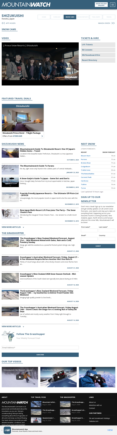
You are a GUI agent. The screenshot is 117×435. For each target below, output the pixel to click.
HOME (44, 17)
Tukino (83, 184)
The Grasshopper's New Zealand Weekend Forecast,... (50, 410)
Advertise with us (95, 405)
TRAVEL (109, 17)
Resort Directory (89, 60)
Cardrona (84, 181)
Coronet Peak (86, 177)
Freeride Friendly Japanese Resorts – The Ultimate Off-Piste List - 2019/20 (49, 194)
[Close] (2, 430)
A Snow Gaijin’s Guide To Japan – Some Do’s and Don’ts (44, 178)
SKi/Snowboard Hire (91, 55)
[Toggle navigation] (112, 5)
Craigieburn (85, 166)
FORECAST (57, 17)
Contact (92, 408)
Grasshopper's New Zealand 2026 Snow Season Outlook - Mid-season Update (48, 275)
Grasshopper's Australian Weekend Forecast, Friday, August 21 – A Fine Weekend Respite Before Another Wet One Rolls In (49, 258)
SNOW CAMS (70, 17)
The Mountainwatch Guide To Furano (37, 166)
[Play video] (40, 64)
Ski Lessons (87, 50)
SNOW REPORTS (83, 17)
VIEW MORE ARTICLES (13, 227)
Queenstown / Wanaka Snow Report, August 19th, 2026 (50, 418)
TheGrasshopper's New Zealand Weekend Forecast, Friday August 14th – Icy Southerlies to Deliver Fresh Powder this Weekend (46, 293)
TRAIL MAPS (96, 17)
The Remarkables (87, 174)
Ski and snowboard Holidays (99, 418)
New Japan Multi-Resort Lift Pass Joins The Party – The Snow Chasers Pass (48, 211)
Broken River (86, 163)
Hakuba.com (93, 421)
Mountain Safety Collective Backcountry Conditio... (50, 402)
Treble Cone (85, 170)
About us (92, 402)
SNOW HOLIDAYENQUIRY (101, 4)
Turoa (83, 188)
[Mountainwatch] (26, 4)
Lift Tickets (87, 44)
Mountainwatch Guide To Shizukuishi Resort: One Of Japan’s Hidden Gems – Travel (47, 150)
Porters (84, 159)
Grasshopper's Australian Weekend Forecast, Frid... (79, 410)
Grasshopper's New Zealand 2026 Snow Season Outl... (79, 418)
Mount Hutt (85, 156)
